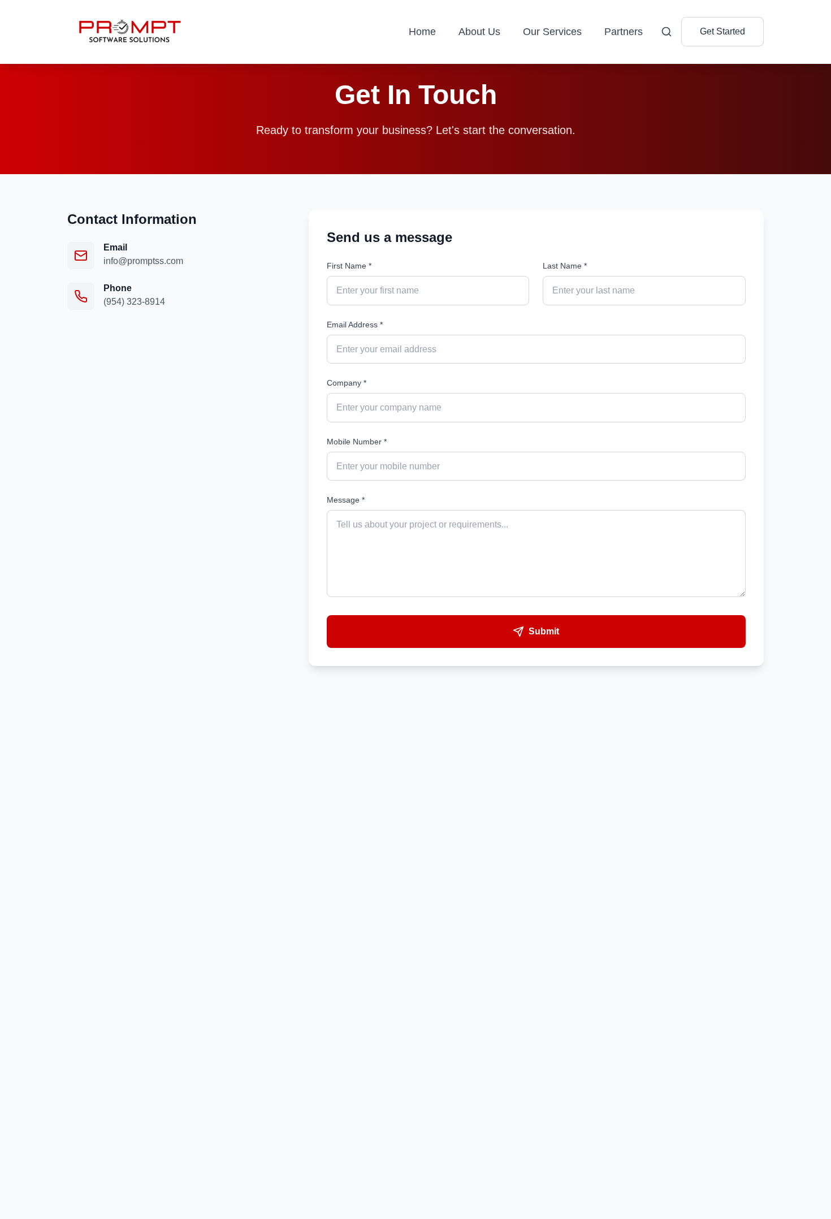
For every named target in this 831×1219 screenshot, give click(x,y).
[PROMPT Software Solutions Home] (128, 32)
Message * (346, 499)
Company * (346, 382)
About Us (479, 31)
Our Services (552, 31)
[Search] (666, 31)
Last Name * (565, 265)
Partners (623, 31)
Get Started (722, 31)
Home (422, 31)
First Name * (349, 265)
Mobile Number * (357, 441)
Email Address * (355, 324)
